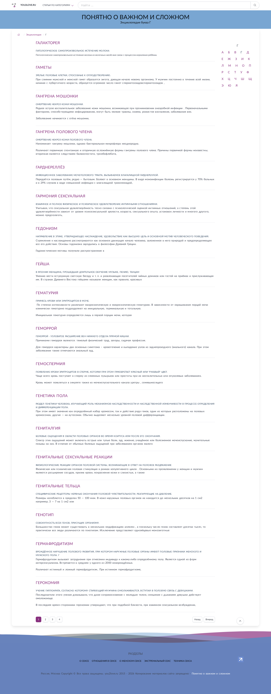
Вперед (209, 619)
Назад (197, 619)
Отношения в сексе (104, 661)
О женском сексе (130, 661)
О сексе (84, 661)
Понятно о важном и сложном (211, 673)
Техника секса (183, 661)
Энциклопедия (33, 35)
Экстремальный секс (157, 661)
